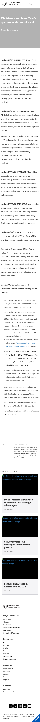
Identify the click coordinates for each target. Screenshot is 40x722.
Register (6, 674)
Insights (6, 654)
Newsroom (7, 630)
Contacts (6, 689)
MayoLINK (7, 671)
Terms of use (7, 656)
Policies (6, 645)
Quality (5, 648)
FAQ (4, 642)
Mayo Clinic (7, 619)
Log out (6, 680)
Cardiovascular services (11, 627)
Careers (6, 651)
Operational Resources (11, 633)
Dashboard (7, 677)
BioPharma (7, 625)
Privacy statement (9, 659)
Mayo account (8, 669)
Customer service (9, 692)
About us (6, 622)
